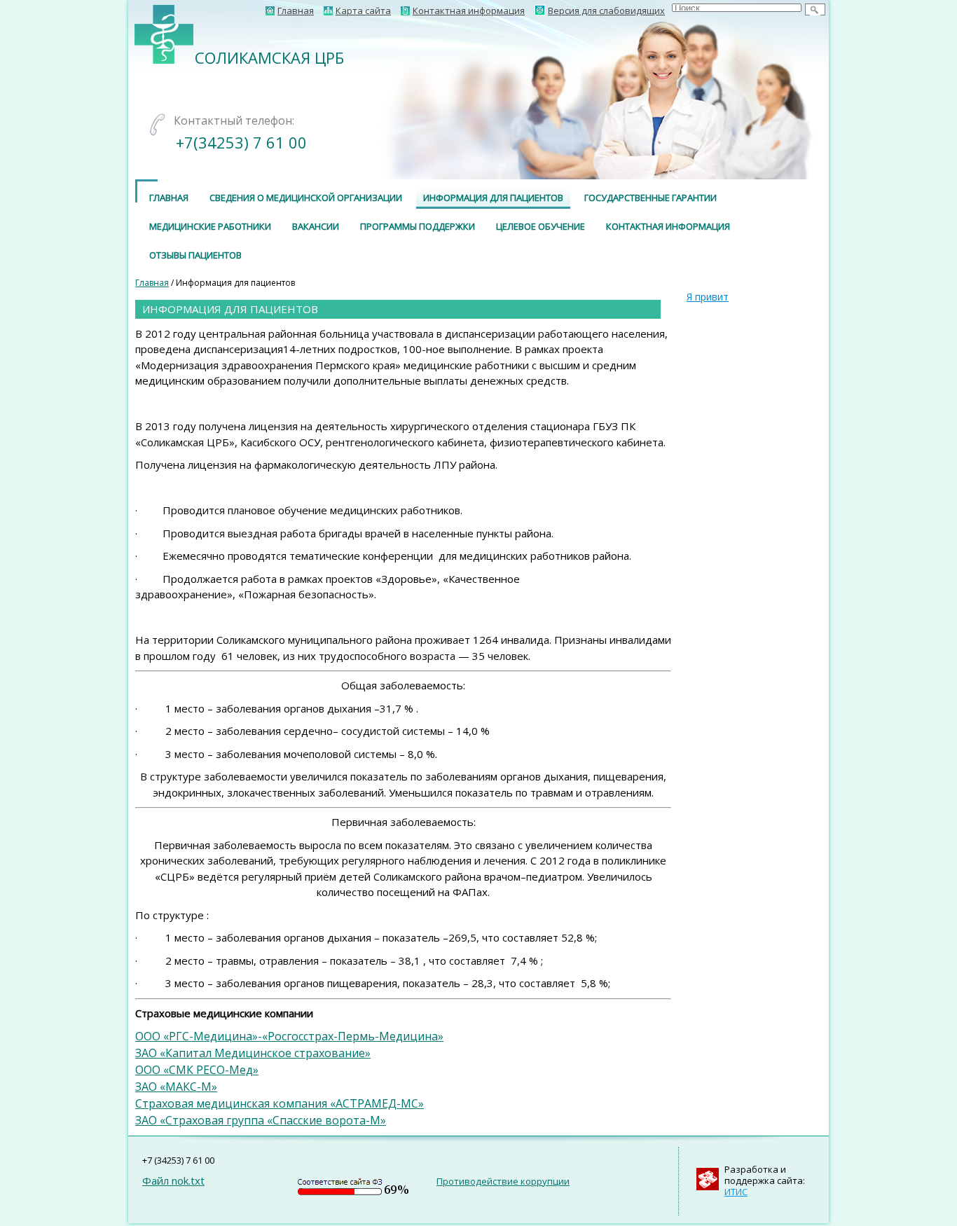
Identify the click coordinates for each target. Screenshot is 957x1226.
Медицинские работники (210, 226)
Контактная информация (668, 226)
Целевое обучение (540, 226)
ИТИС (736, 1191)
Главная (168, 197)
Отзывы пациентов (195, 255)
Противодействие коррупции (503, 1181)
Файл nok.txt (173, 1180)
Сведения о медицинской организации (305, 197)
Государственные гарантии (650, 197)
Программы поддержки (417, 226)
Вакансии (315, 226)
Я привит (708, 296)
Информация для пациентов (493, 197)
